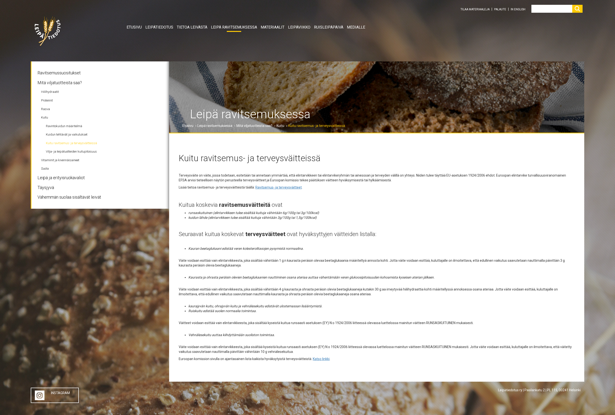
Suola (45, 168)
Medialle (356, 27)
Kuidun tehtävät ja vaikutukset (66, 134)
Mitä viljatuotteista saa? (59, 82)
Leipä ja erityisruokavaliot (61, 177)
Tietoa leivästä (192, 27)
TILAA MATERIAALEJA (475, 9)
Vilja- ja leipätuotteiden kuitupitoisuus (71, 151)
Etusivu (134, 27)
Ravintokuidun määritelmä (64, 126)
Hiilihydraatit (50, 92)
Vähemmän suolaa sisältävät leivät (69, 197)
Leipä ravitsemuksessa (234, 27)
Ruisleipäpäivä (328, 27)
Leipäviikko (299, 27)
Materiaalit (272, 27)
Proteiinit (47, 100)
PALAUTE (500, 9)
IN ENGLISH (518, 9)
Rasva (45, 109)
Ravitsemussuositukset (59, 72)
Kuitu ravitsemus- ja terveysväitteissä (71, 143)
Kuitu (44, 117)
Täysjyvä (45, 187)
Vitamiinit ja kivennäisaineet (60, 160)
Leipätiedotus (159, 27)
